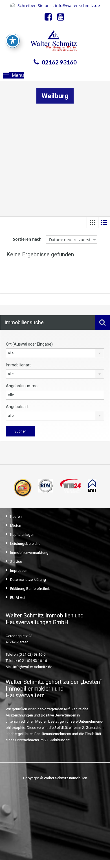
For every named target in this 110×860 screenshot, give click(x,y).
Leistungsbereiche (25, 543)
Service (16, 561)
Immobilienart (18, 365)
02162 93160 (59, 62)
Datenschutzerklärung (28, 579)
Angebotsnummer (22, 386)
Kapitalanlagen (22, 534)
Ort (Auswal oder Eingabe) (29, 344)
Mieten (15, 525)
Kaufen (16, 516)
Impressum (19, 570)
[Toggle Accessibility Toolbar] (12, 41)
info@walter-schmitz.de (77, 5)
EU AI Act (17, 597)
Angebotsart (17, 406)
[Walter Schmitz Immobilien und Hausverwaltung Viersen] (55, 42)
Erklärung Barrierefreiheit (30, 588)
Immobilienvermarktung (29, 552)
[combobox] (55, 353)
